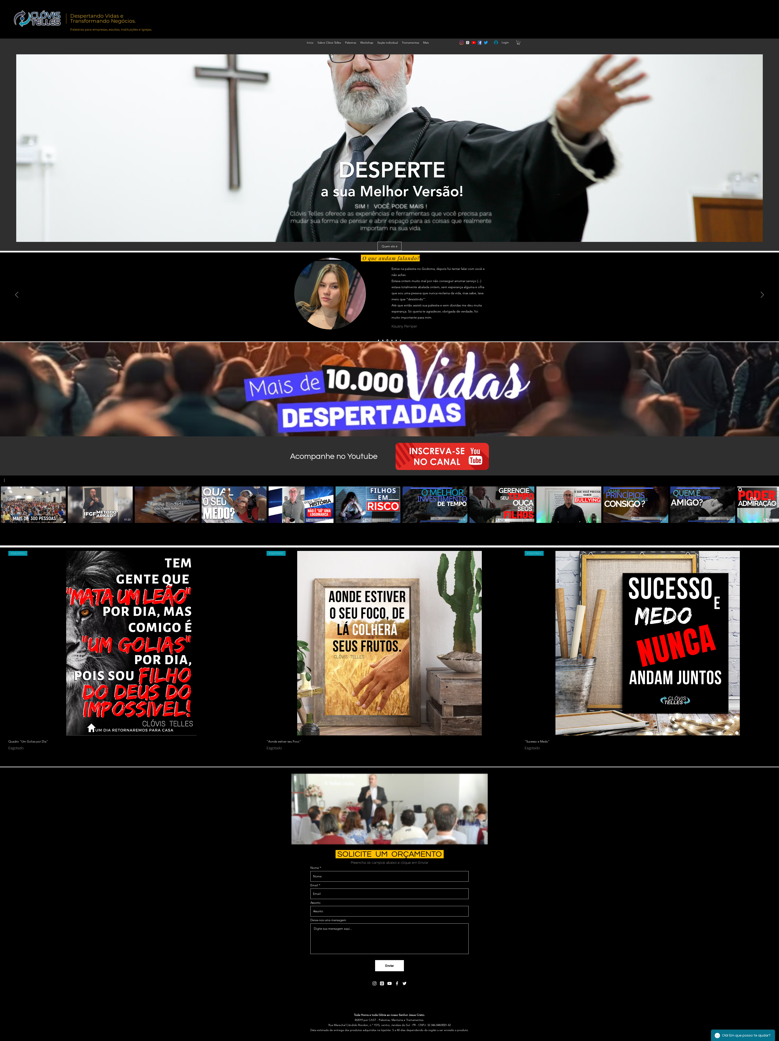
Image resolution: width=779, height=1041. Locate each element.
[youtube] (474, 43)
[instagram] (461, 43)
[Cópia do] (378, 340)
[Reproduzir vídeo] (33, 505)
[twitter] (486, 43)
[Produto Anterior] (2, 643)
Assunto (315, 902)
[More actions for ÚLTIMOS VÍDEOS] (6, 480)
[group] (389, 651)
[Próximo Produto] (776, 643)
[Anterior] (16, 295)
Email (314, 885)
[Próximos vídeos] (773, 504)
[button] (518, 43)
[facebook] (480, 43)
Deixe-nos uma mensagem (328, 920)
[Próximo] (762, 295)
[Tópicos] (468, 43)
